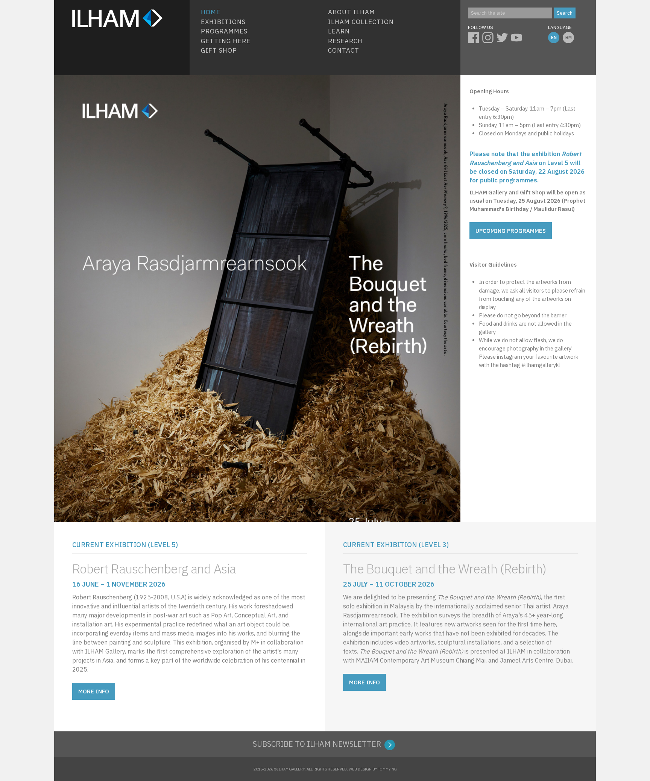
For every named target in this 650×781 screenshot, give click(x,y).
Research (345, 41)
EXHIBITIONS (223, 22)
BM (568, 37)
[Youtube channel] (518, 36)
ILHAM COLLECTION (361, 22)
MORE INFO (93, 691)
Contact (343, 50)
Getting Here (226, 41)
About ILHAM (351, 12)
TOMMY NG (387, 769)
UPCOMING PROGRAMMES (510, 230)
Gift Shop (219, 50)
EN (554, 37)
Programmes (224, 31)
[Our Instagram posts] (489, 36)
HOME (210, 12)
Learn (339, 31)
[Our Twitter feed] (504, 36)
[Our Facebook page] (475, 36)
